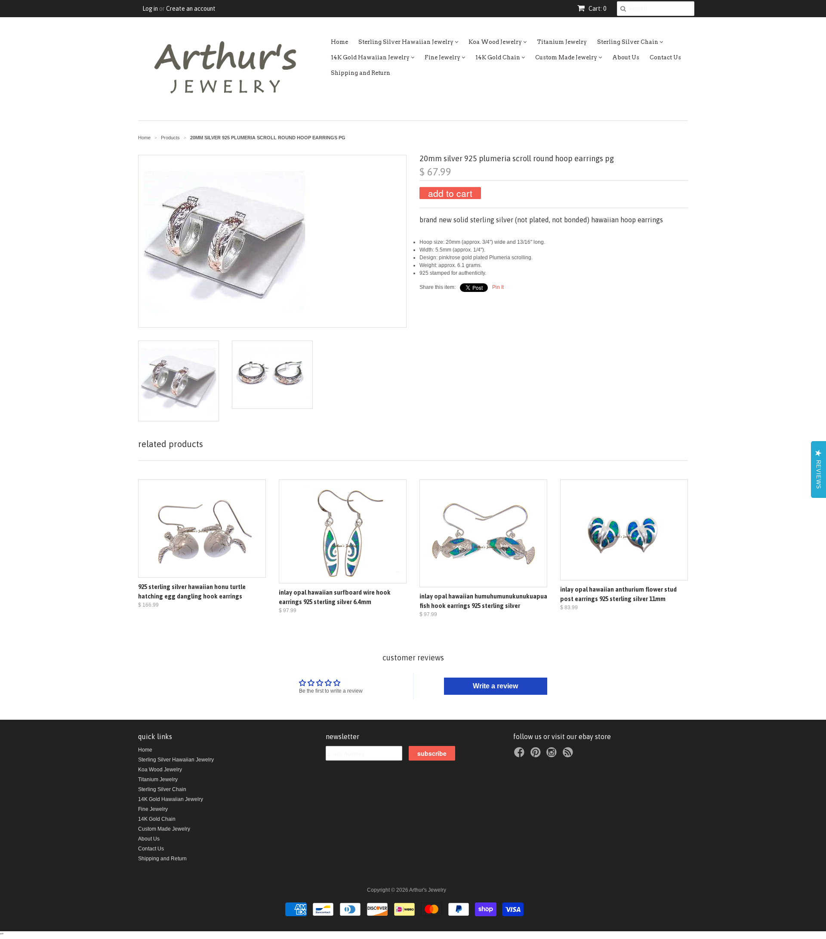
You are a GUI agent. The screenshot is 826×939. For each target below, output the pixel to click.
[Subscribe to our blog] (569, 755)
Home (339, 42)
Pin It (498, 287)
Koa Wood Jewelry (495, 42)
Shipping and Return (360, 73)
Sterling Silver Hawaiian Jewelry (406, 42)
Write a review (495, 686)
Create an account (191, 8)
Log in (150, 8)
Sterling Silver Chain (628, 42)
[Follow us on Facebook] (520, 755)
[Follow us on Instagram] (552, 755)
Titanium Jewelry (562, 42)
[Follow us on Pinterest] (536, 755)
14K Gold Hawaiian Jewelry (371, 57)
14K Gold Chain (498, 57)
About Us (625, 57)
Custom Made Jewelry (566, 57)
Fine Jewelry (443, 57)
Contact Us (665, 57)
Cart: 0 (596, 8)
